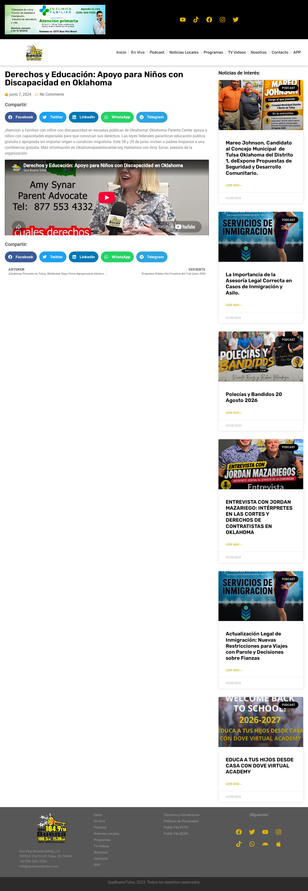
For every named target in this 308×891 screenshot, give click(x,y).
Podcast (157, 52)
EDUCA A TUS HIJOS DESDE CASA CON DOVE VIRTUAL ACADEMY (260, 766)
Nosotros (259, 52)
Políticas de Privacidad (181, 821)
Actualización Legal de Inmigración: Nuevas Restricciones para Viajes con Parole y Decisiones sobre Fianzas (257, 646)
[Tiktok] (196, 19)
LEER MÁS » (234, 185)
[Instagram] (222, 19)
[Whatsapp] (252, 844)
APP (297, 52)
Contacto (280, 52)
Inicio (121, 52)
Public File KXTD (176, 827)
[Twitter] (236, 19)
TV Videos (237, 52)
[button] (55, 19)
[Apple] (279, 844)
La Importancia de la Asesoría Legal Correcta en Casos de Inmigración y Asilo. (259, 283)
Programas (213, 52)
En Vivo (138, 52)
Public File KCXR (176, 834)
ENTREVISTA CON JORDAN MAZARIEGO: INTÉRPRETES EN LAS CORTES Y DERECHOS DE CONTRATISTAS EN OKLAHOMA (259, 517)
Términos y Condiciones (182, 815)
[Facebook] (209, 19)
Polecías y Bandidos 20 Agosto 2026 (254, 397)
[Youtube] (183, 19)
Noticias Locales (184, 52)
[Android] (265, 844)
